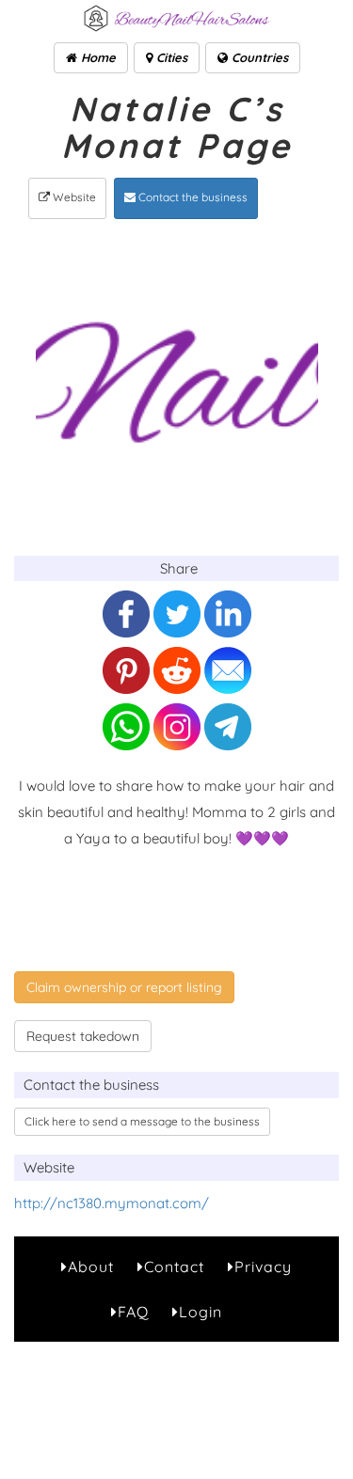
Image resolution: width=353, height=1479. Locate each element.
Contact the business (192, 197)
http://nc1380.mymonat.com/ (111, 1203)
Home (96, 57)
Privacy (263, 1266)
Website (73, 197)
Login (200, 1311)
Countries (258, 57)
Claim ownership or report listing (124, 987)
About (91, 1266)
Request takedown (82, 1036)
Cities (169, 57)
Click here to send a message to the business (142, 1121)
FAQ (133, 1311)
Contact (174, 1266)
